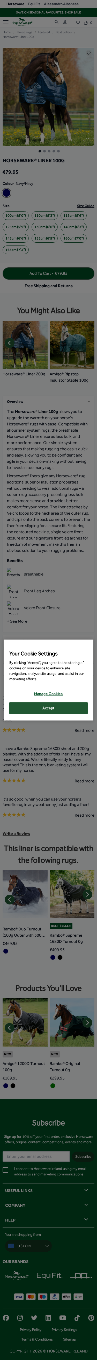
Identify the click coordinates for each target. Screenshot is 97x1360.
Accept (48, 708)
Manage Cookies (48, 694)
